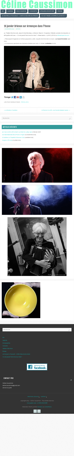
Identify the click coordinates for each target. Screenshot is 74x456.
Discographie (6, 343)
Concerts (5, 346)
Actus (18, 29)
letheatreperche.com (63, 35)
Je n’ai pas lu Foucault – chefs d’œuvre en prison (16, 354)
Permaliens (25, 102)
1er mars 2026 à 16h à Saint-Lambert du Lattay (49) (17, 132)
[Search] (70, 119)
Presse (4, 351)
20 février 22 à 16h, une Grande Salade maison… (56, 110)
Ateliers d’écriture (8, 348)
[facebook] (37, 370)
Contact (43, 396)
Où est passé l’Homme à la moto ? (12, 357)
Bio (3, 337)
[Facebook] (35, 411)
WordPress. (48, 407)
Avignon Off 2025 (7, 140)
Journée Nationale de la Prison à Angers (13, 134)
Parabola (40, 407)
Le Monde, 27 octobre (10, 110)
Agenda (5, 340)
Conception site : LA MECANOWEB (37, 403)
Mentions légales (33, 396)
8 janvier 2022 (9, 29)
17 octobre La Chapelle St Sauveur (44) (13, 137)
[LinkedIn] (39, 411)
